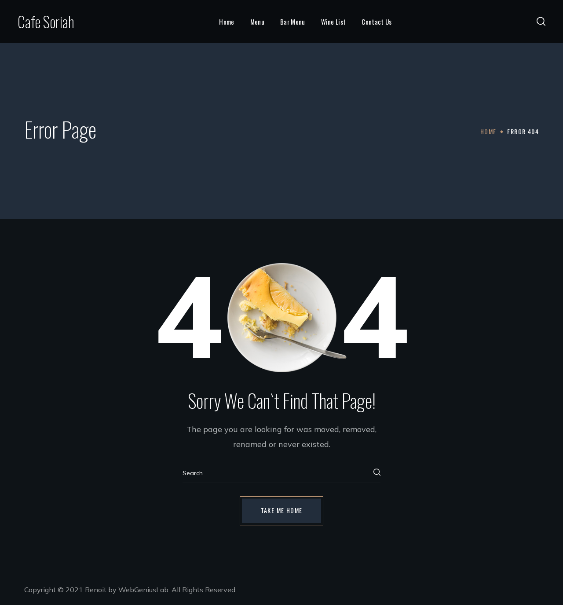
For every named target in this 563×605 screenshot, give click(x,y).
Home (488, 131)
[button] (541, 21)
